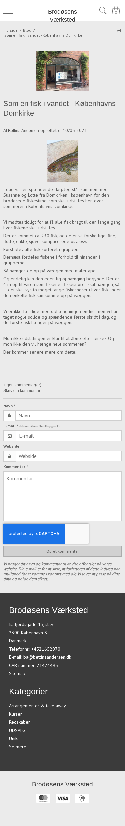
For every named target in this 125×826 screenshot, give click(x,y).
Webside (11, 446)
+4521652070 (45, 649)
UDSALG (17, 730)
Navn (9, 405)
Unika (14, 738)
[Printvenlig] (119, 30)
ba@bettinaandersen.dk (47, 657)
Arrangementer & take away (37, 706)
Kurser (15, 714)
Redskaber (19, 722)
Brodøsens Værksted (62, 15)
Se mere (17, 747)
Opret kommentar (62, 551)
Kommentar (15, 466)
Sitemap (17, 673)
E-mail (31, 425)
